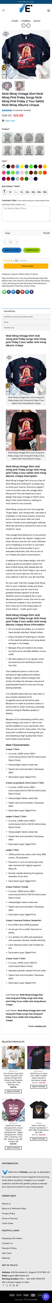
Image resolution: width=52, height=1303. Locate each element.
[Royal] (13, 179)
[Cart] (48, 10)
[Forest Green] (36, 166)
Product (6, 129)
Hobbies (25, 21)
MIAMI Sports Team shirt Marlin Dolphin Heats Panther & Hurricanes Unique (38, 1077)
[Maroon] (31, 173)
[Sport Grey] (18, 179)
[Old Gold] (40, 173)
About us (6, 1203)
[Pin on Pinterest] (22, 292)
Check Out (32, 250)
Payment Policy (9, 1248)
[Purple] (4, 179)
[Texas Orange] (22, 179)
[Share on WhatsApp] (4, 292)
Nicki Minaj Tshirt (26, 283)
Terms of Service (10, 1218)
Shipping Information (12, 1238)
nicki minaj (24, 278)
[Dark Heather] (27, 166)
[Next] (46, 54)
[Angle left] (23, 26)
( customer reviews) (22, 110)
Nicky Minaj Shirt (40, 283)
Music (37, 21)
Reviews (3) (9, 328)
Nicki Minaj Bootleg (35, 278)
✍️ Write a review (26, 266)
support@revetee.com (26, 2)
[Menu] (3, 10)
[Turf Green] (27, 179)
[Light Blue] (18, 173)
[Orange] (45, 173)
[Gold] (45, 166)
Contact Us (7, 1243)
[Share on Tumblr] (31, 292)
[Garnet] (40, 166)
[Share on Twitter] (13, 292)
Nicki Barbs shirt (12, 278)
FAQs (6, 322)
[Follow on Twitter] (10, 1285)
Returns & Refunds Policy (14, 1208)
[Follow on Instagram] (7, 1285)
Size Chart (10, 121)
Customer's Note (9, 200)
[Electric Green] (31, 166)
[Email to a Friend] (18, 292)
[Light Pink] (22, 173)
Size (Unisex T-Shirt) (11, 186)
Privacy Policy (8, 1213)
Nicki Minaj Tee (13, 283)
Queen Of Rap (29, 286)
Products (34, 274)
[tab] (26, 311)
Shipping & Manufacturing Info (18, 317)
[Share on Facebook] (9, 292)
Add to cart (11, 250)
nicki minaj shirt (18, 281)
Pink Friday (19, 286)
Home (14, 21)
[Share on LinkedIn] (27, 292)
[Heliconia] (4, 173)
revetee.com (40, 1026)
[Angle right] (28, 26)
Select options (13, 1091)
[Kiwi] (13, 173)
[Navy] (36, 179)
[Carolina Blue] (18, 166)
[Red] (8, 179)
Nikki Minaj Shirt (8, 286)
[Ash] (4, 166)
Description (9, 311)
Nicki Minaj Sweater (32, 281)
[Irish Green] (8, 173)
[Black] (8, 166)
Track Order (7, 1223)
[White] (31, 179)
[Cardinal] (13, 166)
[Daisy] (22, 166)
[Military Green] (36, 173)
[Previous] (6, 54)
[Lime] (27, 173)
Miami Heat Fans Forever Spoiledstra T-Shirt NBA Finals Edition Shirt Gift (39, 1129)
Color (4, 161)
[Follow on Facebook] (3, 1285)
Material (6, 1258)
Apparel (14, 274)
